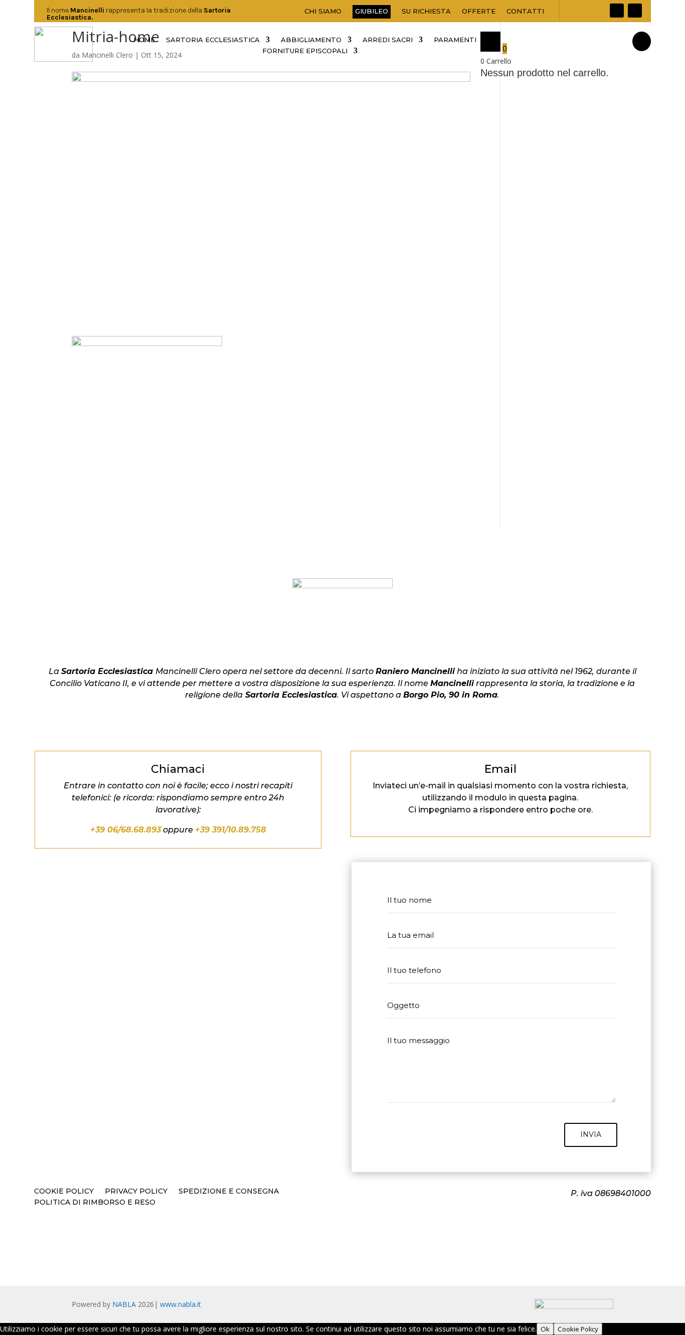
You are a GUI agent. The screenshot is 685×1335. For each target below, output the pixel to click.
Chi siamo (322, 11)
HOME (144, 40)
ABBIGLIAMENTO (311, 40)
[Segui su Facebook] (617, 11)
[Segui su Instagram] (635, 11)
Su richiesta (426, 11)
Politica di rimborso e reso (94, 1203)
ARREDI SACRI (388, 40)
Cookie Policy (64, 1192)
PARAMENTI (455, 40)
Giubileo (371, 11)
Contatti (525, 11)
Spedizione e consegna (229, 1192)
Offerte (478, 11)
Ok (545, 1328)
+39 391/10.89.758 (230, 830)
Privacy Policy (136, 1192)
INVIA (590, 1134)
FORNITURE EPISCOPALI (305, 51)
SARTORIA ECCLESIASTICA (213, 40)
